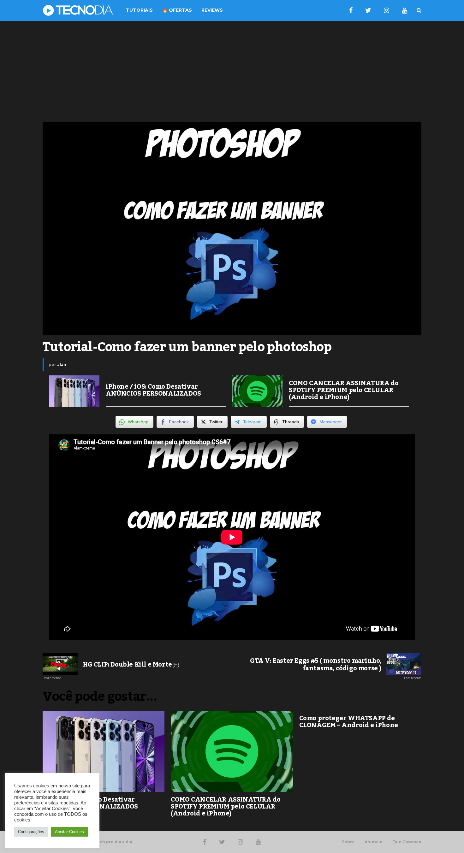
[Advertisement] (232, 71)
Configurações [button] (31, 831)
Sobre (348, 842)
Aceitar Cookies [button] (69, 831)
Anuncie (374, 842)
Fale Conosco (406, 842)
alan (61, 364)
